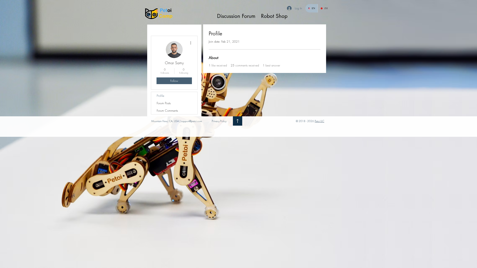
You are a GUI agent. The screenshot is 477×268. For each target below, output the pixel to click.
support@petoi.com (191, 121)
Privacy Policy (219, 121)
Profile (160, 96)
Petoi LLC (319, 121)
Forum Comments (167, 111)
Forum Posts (164, 103)
